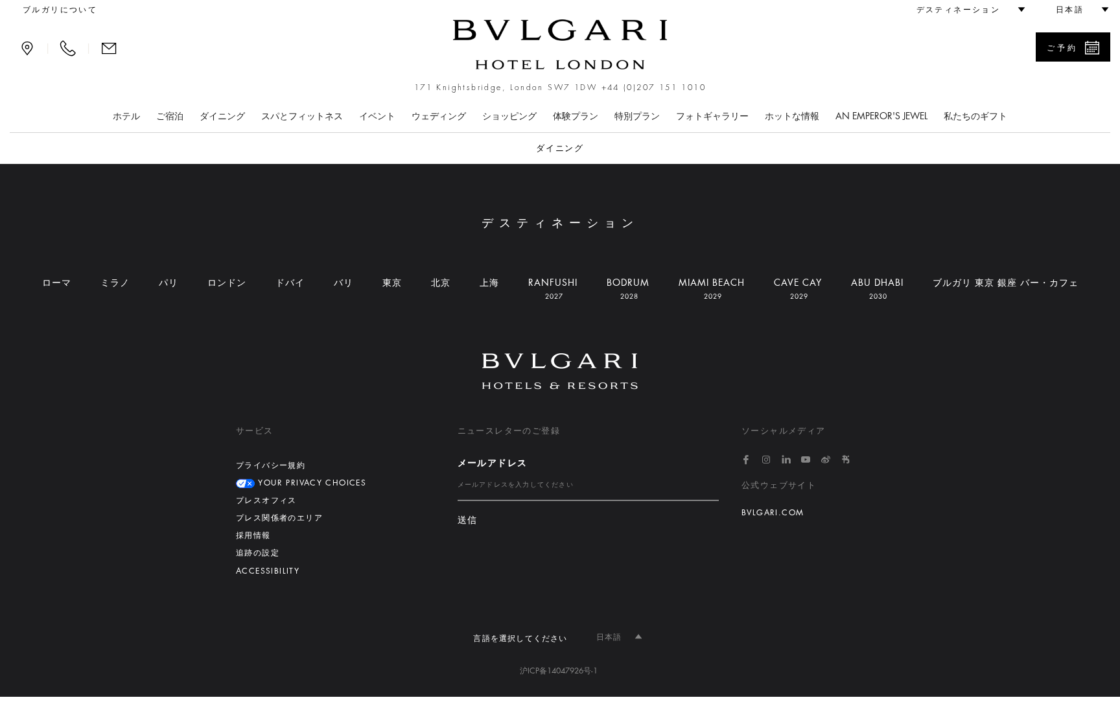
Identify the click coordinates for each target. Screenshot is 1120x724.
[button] (965, 9)
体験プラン (575, 116)
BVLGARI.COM (772, 513)
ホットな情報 (792, 116)
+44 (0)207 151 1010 (653, 87)
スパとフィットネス (302, 116)
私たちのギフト (975, 116)
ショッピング (509, 116)
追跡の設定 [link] (257, 553)
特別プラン (637, 116)
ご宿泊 (169, 116)
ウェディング (439, 116)
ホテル (126, 116)
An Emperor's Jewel (881, 116)
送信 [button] (468, 520)
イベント (377, 116)
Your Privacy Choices (310, 483)
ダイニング (222, 116)
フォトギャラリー (712, 116)
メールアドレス (493, 462)
